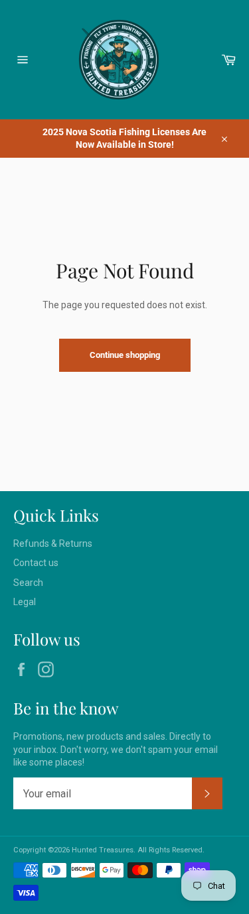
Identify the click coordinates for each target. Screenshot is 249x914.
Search (28, 582)
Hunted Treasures (102, 850)
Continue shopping (125, 355)
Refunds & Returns (52, 543)
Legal (24, 602)
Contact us (35, 562)
